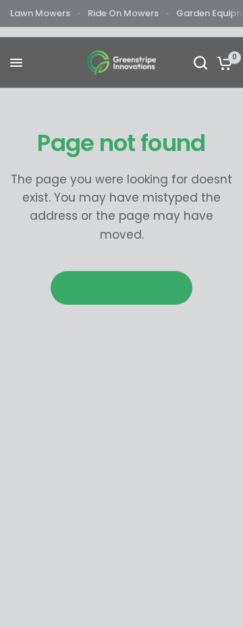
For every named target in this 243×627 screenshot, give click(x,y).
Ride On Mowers (123, 13)
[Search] (200, 62)
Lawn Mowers (40, 13)
